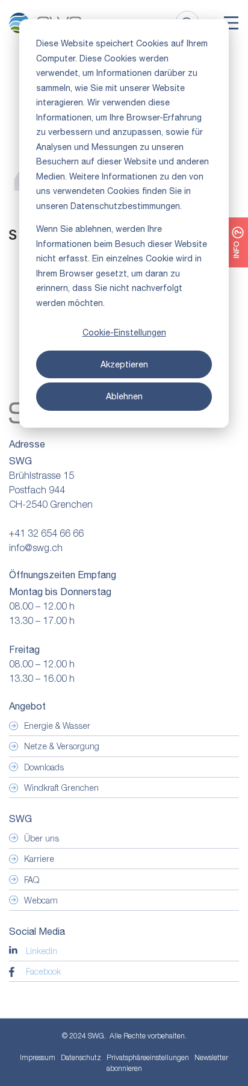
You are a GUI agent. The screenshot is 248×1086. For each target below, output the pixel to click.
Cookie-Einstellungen (124, 332)
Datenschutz (81, 1057)
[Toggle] (231, 23)
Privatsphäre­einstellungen (148, 1057)
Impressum (37, 1057)
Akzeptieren (124, 364)
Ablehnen (124, 396)
